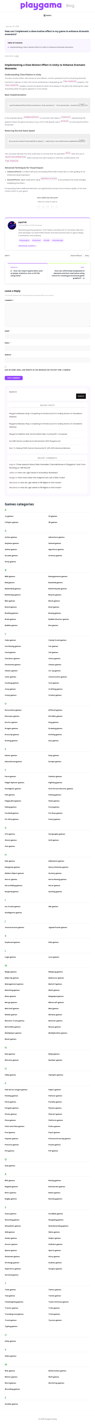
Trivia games (54, 1314)
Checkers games (12, 658)
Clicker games (11, 671)
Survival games (11, 1275)
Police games (54, 1126)
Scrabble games (55, 1214)
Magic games (11, 972)
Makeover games (56, 978)
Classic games (54, 664)
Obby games (10, 1075)
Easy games (53, 755)
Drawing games (55, 728)
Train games (54, 1308)
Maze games (10, 996)
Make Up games (12, 978)
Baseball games (55, 582)
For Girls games (12, 819)
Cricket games (55, 695)
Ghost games (11, 840)
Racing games (54, 1180)
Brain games (10, 619)
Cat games (53, 652)
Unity (7, 256)
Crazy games (10, 695)
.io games (9, 516)
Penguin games (12, 1108)
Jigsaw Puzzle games (57, 927)
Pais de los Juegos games (16, 1090)
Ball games (9, 582)
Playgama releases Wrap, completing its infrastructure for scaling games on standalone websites (45, 415)
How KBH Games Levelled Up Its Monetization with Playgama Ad (34, 441)
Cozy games (10, 689)
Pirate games (11, 1114)
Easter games (11, 755)
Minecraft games (56, 1002)
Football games (12, 813)
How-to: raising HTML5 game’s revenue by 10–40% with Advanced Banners (39, 448)
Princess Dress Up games (59, 1138)
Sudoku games (55, 1263)
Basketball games (13, 589)
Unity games (10, 1341)
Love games (53, 957)
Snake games (11, 1238)
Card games (10, 652)
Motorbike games (13, 1027)
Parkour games (55, 1096)
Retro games (10, 1193)
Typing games (11, 1326)
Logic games (10, 957)
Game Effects (76, 255)
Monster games (55, 1021)
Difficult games (55, 710)
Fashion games (55, 776)
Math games (54, 990)
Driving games (11, 741)
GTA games (10, 834)
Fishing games (54, 795)
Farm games (10, 776)
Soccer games (11, 1244)
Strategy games (12, 1263)
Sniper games (54, 1238)
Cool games (53, 683)
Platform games (55, 1120)
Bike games (10, 601)
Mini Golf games (12, 1008)
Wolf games (53, 1377)
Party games (10, 1102)
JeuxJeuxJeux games (14, 927)
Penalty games (55, 1102)
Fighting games (55, 782)
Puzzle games (54, 1145)
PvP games (53, 1151)
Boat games (53, 607)
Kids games (53, 942)
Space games (11, 1250)
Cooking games (12, 683)
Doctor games (11, 722)
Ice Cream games (12, 906)
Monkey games (55, 1014)
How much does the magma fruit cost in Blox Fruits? (41, 477)
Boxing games (54, 613)
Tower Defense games (58, 1302)
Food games (53, 807)
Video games (10, 1356)
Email (8, 343)
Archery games (55, 555)
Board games (11, 607)
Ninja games (53, 1054)
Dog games (53, 722)
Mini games (53, 1008)
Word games (10, 1383)
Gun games (10, 846)
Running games (55, 1199)
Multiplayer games (13, 1033)
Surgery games (55, 1269)
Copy (82, 105)
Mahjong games (55, 972)
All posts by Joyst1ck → (27, 246)
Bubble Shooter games (58, 619)
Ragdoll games (11, 1186)
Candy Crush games (57, 640)
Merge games (11, 1002)
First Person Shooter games (60, 789)
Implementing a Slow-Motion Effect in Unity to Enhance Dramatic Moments (41, 47)
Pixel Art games (55, 1114)
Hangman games (12, 867)
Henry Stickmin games (58, 867)
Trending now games (14, 1314)
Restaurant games (56, 1186)
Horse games (54, 885)
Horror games (11, 879)
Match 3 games (55, 984)
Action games (11, 537)
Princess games (12, 1145)
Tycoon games (55, 1320)
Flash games (54, 801)
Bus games (53, 625)
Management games (14, 984)
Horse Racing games (57, 879)
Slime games (54, 1232)
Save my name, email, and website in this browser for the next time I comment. (38, 370)
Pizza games (10, 1120)
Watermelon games (57, 1371)
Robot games (54, 1193)
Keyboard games (12, 942)
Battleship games (13, 595)
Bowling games (11, 613)
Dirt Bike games (55, 716)
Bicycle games (54, 595)
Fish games (10, 795)
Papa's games (54, 1090)
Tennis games (54, 1296)
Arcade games (11, 555)
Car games (53, 646)
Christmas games (13, 664)
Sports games (54, 1250)
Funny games (54, 819)
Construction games (57, 677)
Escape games (54, 761)
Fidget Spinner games (14, 782)
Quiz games (10, 1166)
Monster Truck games (14, 1021)
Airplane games (12, 543)
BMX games (10, 576)
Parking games (11, 1096)
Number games (55, 1060)
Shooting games (12, 1220)
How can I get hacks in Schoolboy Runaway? (38, 472)
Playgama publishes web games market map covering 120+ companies (38, 434)
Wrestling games (12, 1389)
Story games (54, 1256)
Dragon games (11, 728)
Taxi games (10, 1296)
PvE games (9, 1151)
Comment (9, 300)
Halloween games (56, 861)
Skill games (10, 1232)
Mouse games (54, 1027)
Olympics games (55, 1075)
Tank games (10, 1290)
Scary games (10, 1214)
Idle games (53, 906)
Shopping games (55, 1220)
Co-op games (54, 671)
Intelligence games (13, 912)
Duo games (53, 741)
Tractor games (11, 1308)
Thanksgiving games (14, 1302)
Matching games (12, 990)
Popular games (11, 1138)
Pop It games (54, 1132)
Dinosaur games (12, 716)
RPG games (10, 1180)
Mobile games (11, 1014)
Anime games (11, 549)
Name (7, 331)
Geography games (56, 834)
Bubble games (11, 625)
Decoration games (13, 710)
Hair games (10, 861)
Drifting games (55, 734)
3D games (52, 522)
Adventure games (56, 537)
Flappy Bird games (13, 801)
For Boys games (55, 813)
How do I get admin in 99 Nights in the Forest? (40, 482)
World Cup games (56, 1383)
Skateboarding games (58, 1226)
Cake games (10, 640)
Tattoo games (54, 1290)
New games (10, 1054)
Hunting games (55, 891)
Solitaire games (55, 1244)
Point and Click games (14, 1126)
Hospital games (12, 891)
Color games (10, 677)
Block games (54, 601)
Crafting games (55, 689)
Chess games (54, 658)
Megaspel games (56, 996)
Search (13, 392)
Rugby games (11, 1199)
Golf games (53, 840)
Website (8, 355)
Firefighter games (13, 789)
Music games (10, 1039)
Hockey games (55, 873)
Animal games (54, 543)
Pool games (10, 1132)
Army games (10, 562)
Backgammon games (57, 576)
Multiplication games (57, 1033)
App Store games (56, 549)
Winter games (11, 1377)
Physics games (55, 1108)
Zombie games (11, 1404)
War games (10, 1371)
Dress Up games (12, 734)
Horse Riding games (13, 885)
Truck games (10, 1320)
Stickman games (12, 1256)
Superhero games (13, 1269)
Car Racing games (13, 646)
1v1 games (52, 516)
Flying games (10, 807)
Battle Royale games (57, 589)
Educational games (13, 761)
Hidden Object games (14, 873)
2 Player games (11, 522)
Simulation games (13, 1226)
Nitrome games (12, 1060)
